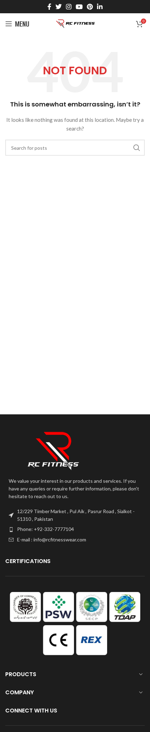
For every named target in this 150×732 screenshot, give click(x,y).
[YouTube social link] (79, 6)
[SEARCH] (137, 148)
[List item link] (75, 529)
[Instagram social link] (69, 6)
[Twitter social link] (58, 6)
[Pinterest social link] (90, 6)
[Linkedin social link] (100, 6)
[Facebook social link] (49, 6)
